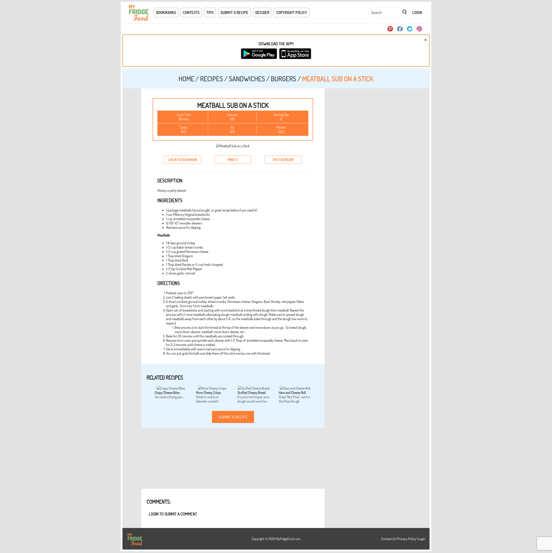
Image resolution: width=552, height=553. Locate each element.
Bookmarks (166, 12)
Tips (209, 12)
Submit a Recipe (234, 12)
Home (186, 78)
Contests (191, 12)
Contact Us (388, 539)
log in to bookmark (182, 160)
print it (232, 160)
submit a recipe (233, 417)
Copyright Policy (291, 12)
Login (417, 12)
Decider (262, 12)
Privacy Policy (407, 539)
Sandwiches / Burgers (262, 78)
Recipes (211, 78)
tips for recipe (283, 160)
